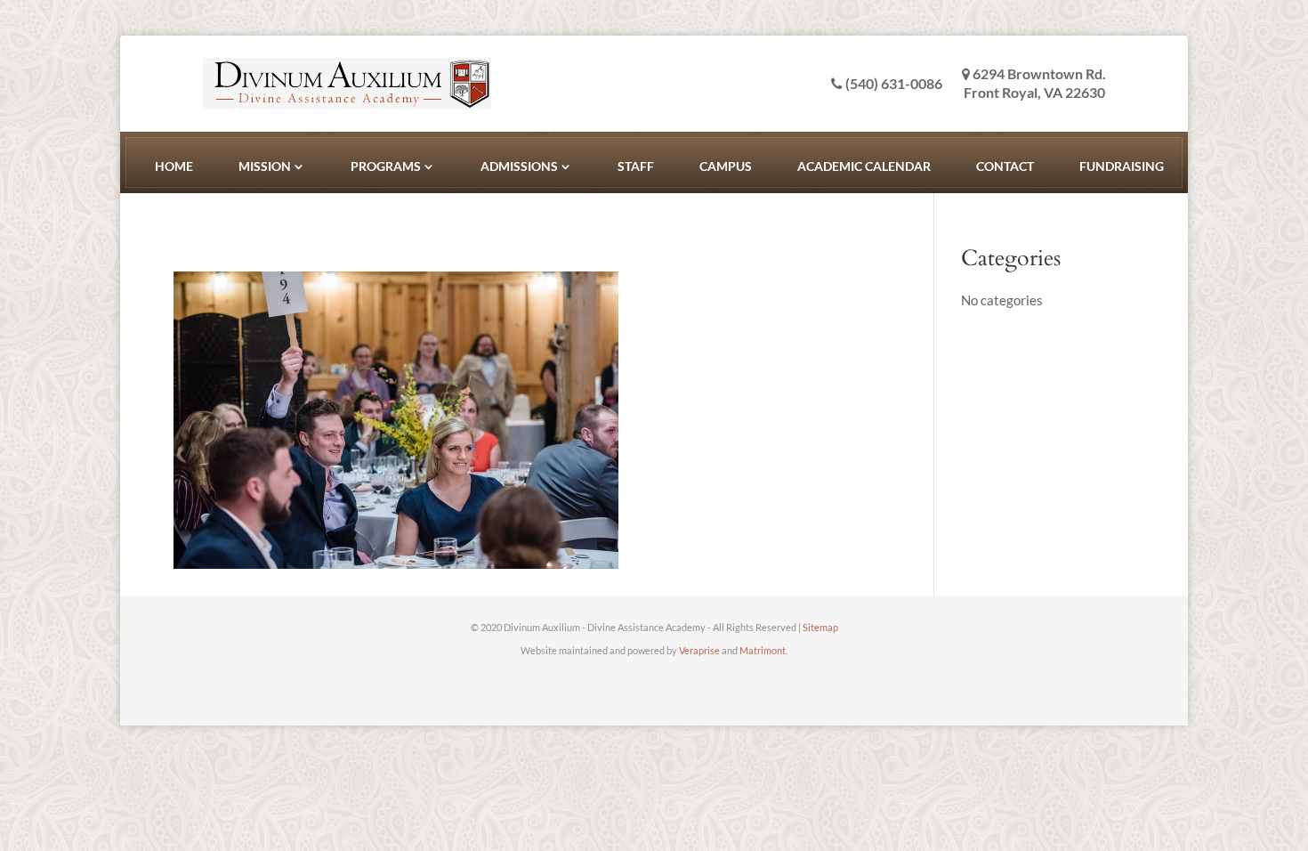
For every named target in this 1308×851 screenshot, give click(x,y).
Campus (725, 166)
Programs (386, 166)
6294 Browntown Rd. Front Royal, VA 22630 (1035, 83)
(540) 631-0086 (892, 84)
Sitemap (820, 627)
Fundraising (1121, 166)
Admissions (519, 166)
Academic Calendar (864, 166)
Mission (264, 166)
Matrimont (762, 650)
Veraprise (699, 650)
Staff (636, 166)
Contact (1005, 166)
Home (174, 166)
